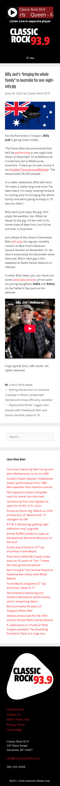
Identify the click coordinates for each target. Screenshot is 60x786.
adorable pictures (24, 280)
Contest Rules (15, 709)
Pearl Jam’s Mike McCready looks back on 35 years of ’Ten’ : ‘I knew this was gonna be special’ (28, 561)
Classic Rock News (20, 385)
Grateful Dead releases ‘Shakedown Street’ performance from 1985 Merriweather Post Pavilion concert (30, 483)
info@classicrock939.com (23, 758)
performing (22, 153)
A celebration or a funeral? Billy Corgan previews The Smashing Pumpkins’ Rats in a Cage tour (27, 629)
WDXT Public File (18, 719)
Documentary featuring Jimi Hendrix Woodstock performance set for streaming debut (28, 597)
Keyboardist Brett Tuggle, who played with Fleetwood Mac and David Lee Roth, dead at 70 (27, 410)
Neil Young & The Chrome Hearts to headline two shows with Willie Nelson (30, 574)
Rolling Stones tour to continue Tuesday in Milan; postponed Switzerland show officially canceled (28, 395)
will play (17, 241)
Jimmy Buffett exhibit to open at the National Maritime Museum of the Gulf (29, 538)
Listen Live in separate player (30, 21)
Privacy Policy (16, 725)
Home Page (14, 730)
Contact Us (14, 714)
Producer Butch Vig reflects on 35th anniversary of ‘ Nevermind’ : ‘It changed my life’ (30, 515)
